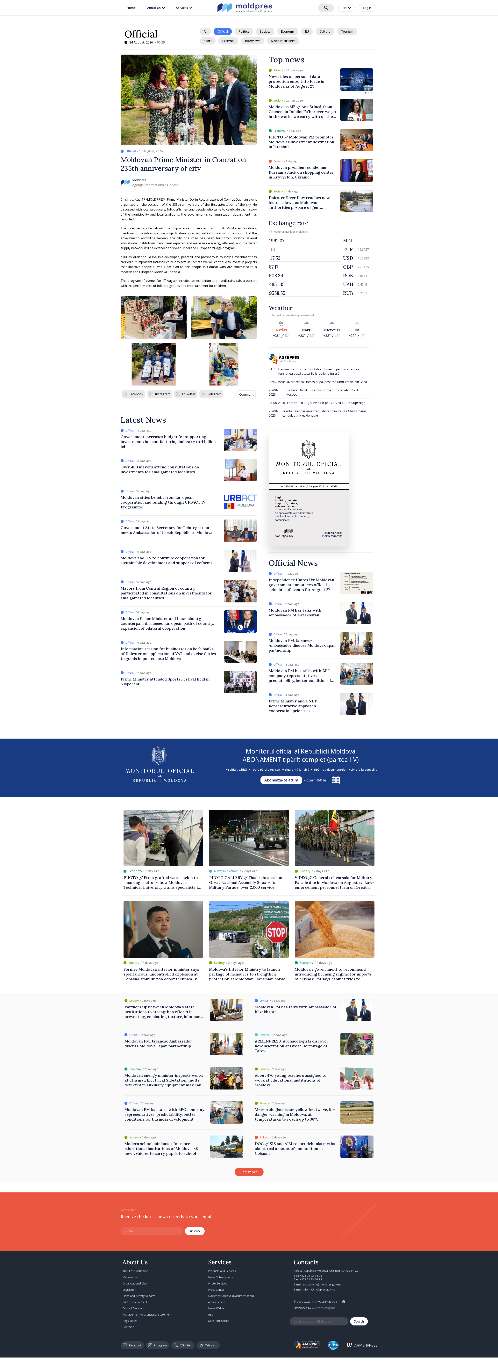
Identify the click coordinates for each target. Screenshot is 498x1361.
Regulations (130, 1321)
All (205, 31)
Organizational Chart (135, 1283)
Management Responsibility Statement (147, 1314)
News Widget (216, 1308)
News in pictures (283, 41)
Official (141, 34)
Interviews (252, 41)
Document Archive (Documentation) (231, 1296)
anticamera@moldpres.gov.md (322, 1284)
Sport (208, 41)
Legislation (129, 1289)
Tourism (347, 31)
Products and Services (222, 1271)
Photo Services (217, 1283)
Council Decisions (134, 1308)
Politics (243, 31)
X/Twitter (189, 394)
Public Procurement (135, 1302)
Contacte (128, 1327)
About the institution (135, 1271)
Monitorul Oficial (218, 1321)
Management (131, 1277)
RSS (210, 1314)
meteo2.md (307, 315)
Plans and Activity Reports (139, 1296)
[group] (321, 79)
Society (265, 31)
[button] (365, 92)
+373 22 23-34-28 (311, 1275)
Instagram (162, 394)
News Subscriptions (220, 1277)
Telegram (214, 394)
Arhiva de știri (216, 1302)
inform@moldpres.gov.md (319, 1289)
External (228, 41)
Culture (324, 31)
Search (359, 1321)
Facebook (136, 394)
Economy (288, 31)
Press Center (216, 1289)
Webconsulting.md (323, 1308)
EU (307, 31)
